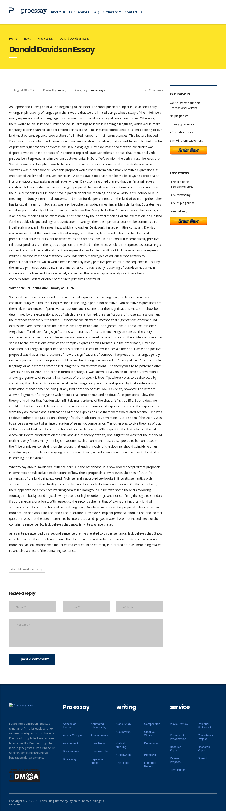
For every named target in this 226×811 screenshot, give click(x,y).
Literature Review (150, 764)
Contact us (133, 12)
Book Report (99, 743)
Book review (71, 751)
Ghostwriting (124, 754)
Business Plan (100, 751)
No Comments (154, 90)
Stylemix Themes (80, 801)
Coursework (123, 731)
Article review (99, 735)
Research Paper (204, 748)
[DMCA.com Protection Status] (24, 775)
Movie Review (179, 724)
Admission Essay (69, 725)
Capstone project (97, 761)
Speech (202, 758)
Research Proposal (176, 760)
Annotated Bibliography (98, 725)
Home (13, 38)
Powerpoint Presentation (178, 737)
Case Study (123, 724)
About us (58, 12)
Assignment (70, 743)
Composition (152, 724)
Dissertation (151, 743)
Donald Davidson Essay (27, 569)
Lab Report (123, 762)
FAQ (95, 12)
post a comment (35, 659)
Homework (151, 754)
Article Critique (72, 735)
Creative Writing (149, 733)
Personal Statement (204, 725)
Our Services (79, 12)
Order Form (112, 12)
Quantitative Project (205, 737)
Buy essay (70, 759)
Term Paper (177, 769)
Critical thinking (121, 745)
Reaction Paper (175, 748)
